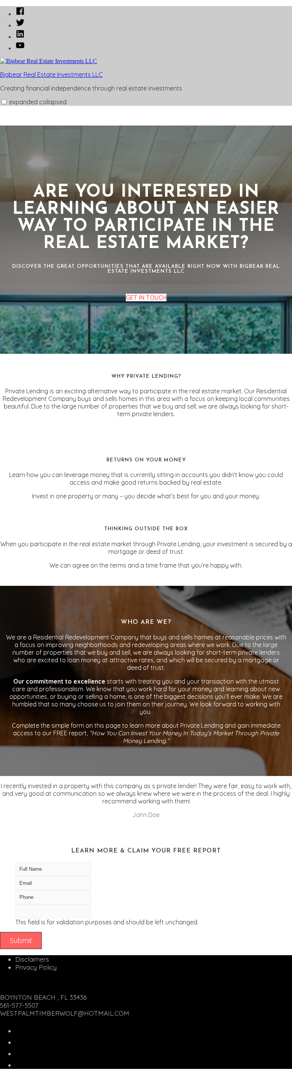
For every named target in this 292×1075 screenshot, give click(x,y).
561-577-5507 (19, 1005)
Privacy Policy (36, 967)
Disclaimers (32, 959)
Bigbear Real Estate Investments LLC (51, 74)
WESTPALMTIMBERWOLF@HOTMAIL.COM (64, 1013)
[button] (4, 101)
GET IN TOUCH (146, 297)
